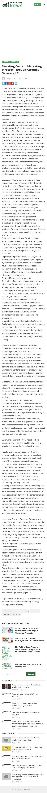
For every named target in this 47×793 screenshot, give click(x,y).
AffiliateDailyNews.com (26, 789)
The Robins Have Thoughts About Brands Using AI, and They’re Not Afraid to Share (27, 649)
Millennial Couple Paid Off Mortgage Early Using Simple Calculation (27, 757)
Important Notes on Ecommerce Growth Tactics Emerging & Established (27, 766)
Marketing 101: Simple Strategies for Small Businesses (29, 639)
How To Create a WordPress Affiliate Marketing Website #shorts (26, 739)
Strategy (17, 614)
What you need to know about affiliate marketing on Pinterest (26, 686)
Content (16, 611)
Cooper (9, 78)
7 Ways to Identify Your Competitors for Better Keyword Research (27, 748)
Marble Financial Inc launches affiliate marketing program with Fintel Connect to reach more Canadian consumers (27, 723)
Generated (35, 611)
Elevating (25, 611)
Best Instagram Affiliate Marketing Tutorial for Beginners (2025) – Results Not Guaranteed (28, 776)
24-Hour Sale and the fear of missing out (28, 665)
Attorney (7, 611)
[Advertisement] (23, 33)
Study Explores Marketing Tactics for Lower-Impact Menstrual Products (27, 630)
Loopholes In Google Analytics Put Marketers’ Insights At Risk (25, 704)
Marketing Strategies (10, 62)
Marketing (7, 614)
